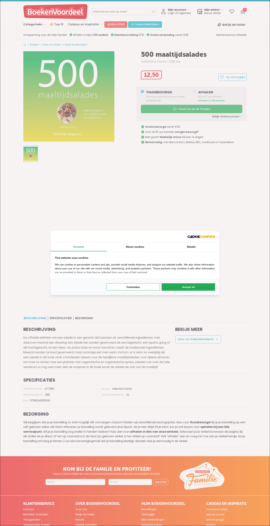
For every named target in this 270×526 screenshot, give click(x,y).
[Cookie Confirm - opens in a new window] (201, 236)
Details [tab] (191, 246)
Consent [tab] (78, 246)
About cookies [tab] (135, 246)
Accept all (188, 287)
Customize (133, 287)
